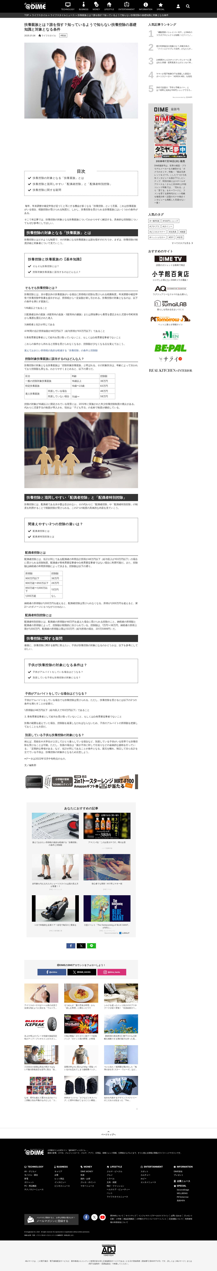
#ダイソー (167, 226)
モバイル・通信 (31, 1175)
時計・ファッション (115, 1186)
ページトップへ (108, 1134)
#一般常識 (154, 221)
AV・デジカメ (30, 1171)
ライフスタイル (39, 15)
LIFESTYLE (116, 1166)
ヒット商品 (59, 1178)
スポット (144, 1171)
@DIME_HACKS (83, 972)
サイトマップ (131, 1215)
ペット (110, 1193)
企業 (56, 1175)
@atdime (53, 972)
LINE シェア (91, 945)
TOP (26, 15)
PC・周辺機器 (30, 1186)
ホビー (143, 1178)
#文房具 (172, 232)
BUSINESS (62, 1166)
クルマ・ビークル (114, 1171)
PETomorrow (183, 1197)
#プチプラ (154, 226)
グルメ (110, 1175)
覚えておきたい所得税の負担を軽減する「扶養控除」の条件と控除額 (61, 350)
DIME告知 (178, 1171)
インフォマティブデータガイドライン (153, 1215)
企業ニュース (183, 1181)
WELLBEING (182, 1193)
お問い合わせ (176, 1215)
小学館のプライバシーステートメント (151, 1219)
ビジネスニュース (62, 1186)
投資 (82, 1175)
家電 (26, 1178)
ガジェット (29, 1182)
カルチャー (145, 1175)
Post (81, 945)
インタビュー (60, 1182)
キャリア (58, 1171)
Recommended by (112, 933)
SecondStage (183, 1190)
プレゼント (178, 1175)
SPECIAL (181, 1185)
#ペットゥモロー (157, 237)
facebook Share (70, 945)
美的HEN (181, 1200)
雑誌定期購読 (129, 1219)
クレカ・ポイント (88, 1182)
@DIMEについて (116, 1215)
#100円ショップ (170, 221)
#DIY (171, 237)
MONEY (88, 1166)
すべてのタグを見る (181, 243)
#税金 (63, 35)
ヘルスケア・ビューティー (118, 1189)
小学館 (118, 1219)
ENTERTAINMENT (153, 1166)
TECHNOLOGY (35, 1166)
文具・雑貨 (111, 1182)
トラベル (111, 1178)
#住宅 (180, 237)
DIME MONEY (87, 1171)
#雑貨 (182, 232)
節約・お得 (85, 1178)
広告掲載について (176, 1219)
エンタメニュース (148, 1182)
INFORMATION (185, 1166)
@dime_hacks (114, 972)
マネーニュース (87, 1186)
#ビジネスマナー (157, 232)
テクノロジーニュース (34, 1189)
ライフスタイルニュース (62, 15)
